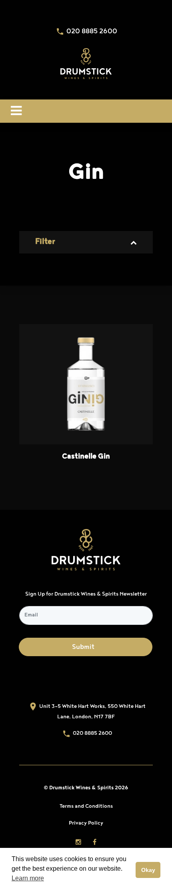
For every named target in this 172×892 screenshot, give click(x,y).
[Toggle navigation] (16, 111)
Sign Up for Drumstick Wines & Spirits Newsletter (86, 594)
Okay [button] (148, 870)
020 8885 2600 (91, 32)
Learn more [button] (28, 878)
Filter (45, 242)
